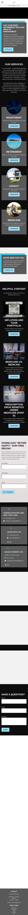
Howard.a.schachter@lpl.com (13, 521)
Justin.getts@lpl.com (14, 538)
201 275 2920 (10, 558)
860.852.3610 (15, 894)
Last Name (4, 473)
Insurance (14, 912)
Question (3, 716)
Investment (14, 909)
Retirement (14, 908)
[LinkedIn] (8, 542)
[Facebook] (10, 542)
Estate (14, 911)
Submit (5, 729)
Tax (14, 914)
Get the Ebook (8, 492)
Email (3, 482)
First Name (4, 463)
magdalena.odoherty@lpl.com (15, 560)
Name (3, 698)
